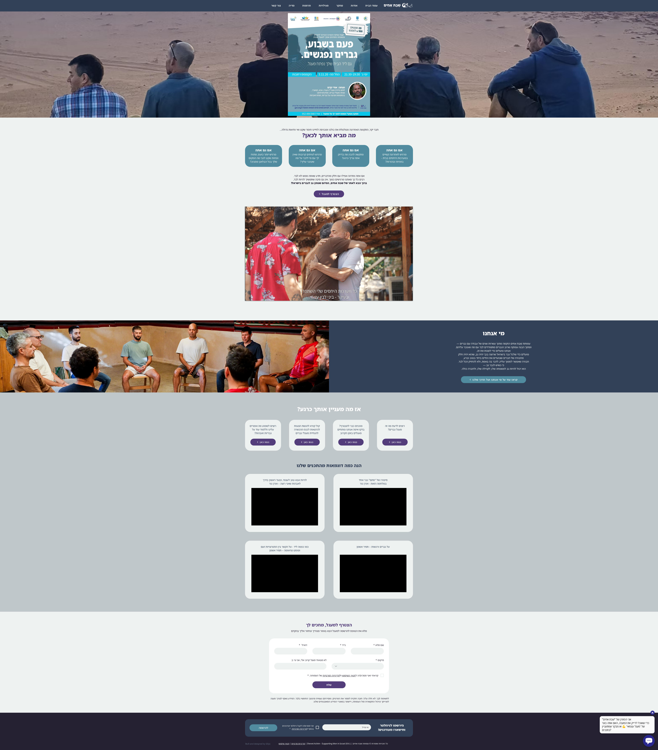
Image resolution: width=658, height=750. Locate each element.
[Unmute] (255, 296)
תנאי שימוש (284, 743)
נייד (343, 645)
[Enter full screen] (408, 296)
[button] (323, 5)
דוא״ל (303, 645)
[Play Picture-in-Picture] (402, 296)
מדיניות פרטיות (298, 743)
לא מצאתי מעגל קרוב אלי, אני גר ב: (308, 660)
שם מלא (378, 645)
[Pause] (249, 296)
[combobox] (358, 666)
